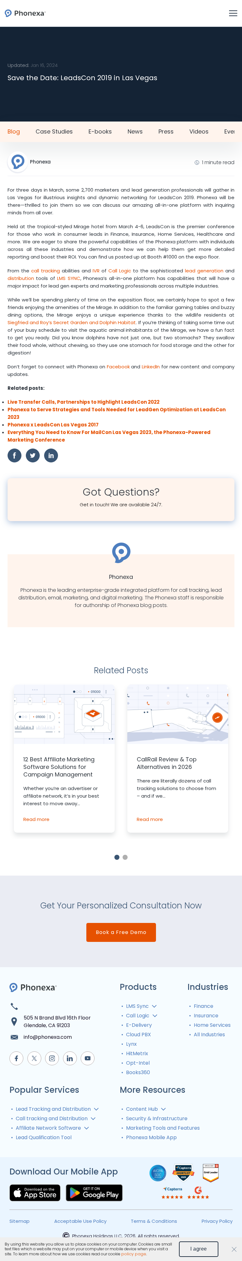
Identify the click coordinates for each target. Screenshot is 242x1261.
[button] (116, 857)
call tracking (45, 270)
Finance (203, 1006)
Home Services (212, 1025)
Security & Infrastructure (156, 1118)
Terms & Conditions (154, 1221)
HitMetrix (137, 1053)
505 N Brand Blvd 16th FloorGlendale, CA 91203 (57, 1021)
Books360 (138, 1072)
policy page (133, 1254)
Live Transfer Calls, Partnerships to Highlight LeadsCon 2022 (83, 402)
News (135, 131)
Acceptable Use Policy (80, 1221)
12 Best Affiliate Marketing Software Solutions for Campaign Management (59, 767)
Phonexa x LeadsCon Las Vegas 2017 (53, 424)
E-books (100, 131)
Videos (199, 131)
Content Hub (142, 1109)
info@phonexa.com (48, 1037)
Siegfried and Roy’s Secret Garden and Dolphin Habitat (72, 322)
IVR (96, 270)
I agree (198, 1249)
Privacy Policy (217, 1221)
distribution (21, 278)
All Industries (209, 1034)
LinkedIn (151, 366)
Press (166, 131)
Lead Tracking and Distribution (53, 1109)
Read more (36, 819)
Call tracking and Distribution (52, 1118)
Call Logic (119, 270)
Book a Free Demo (121, 932)
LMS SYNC (68, 278)
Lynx (131, 1044)
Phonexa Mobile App (151, 1137)
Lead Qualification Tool (44, 1137)
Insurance (206, 1015)
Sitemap (19, 1221)
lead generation (204, 270)
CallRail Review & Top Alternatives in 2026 (167, 763)
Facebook (118, 366)
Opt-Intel (138, 1063)
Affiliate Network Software (48, 1128)
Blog (14, 131)
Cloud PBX (138, 1034)
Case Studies (54, 131)
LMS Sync (137, 1006)
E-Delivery (139, 1025)
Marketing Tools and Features (163, 1128)
